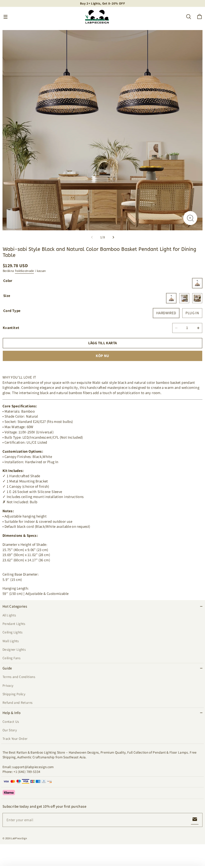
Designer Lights (14, 649)
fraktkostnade (24, 271)
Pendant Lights (14, 623)
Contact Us (10, 721)
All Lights (9, 615)
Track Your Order (15, 738)
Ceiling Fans (11, 658)
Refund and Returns (17, 702)
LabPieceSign (19, 838)
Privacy (7, 685)
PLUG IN (192, 312)
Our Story (9, 730)
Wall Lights (10, 641)
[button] (5, 17)
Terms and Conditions (18, 676)
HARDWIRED (166, 312)
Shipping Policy (13, 694)
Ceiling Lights (12, 632)
